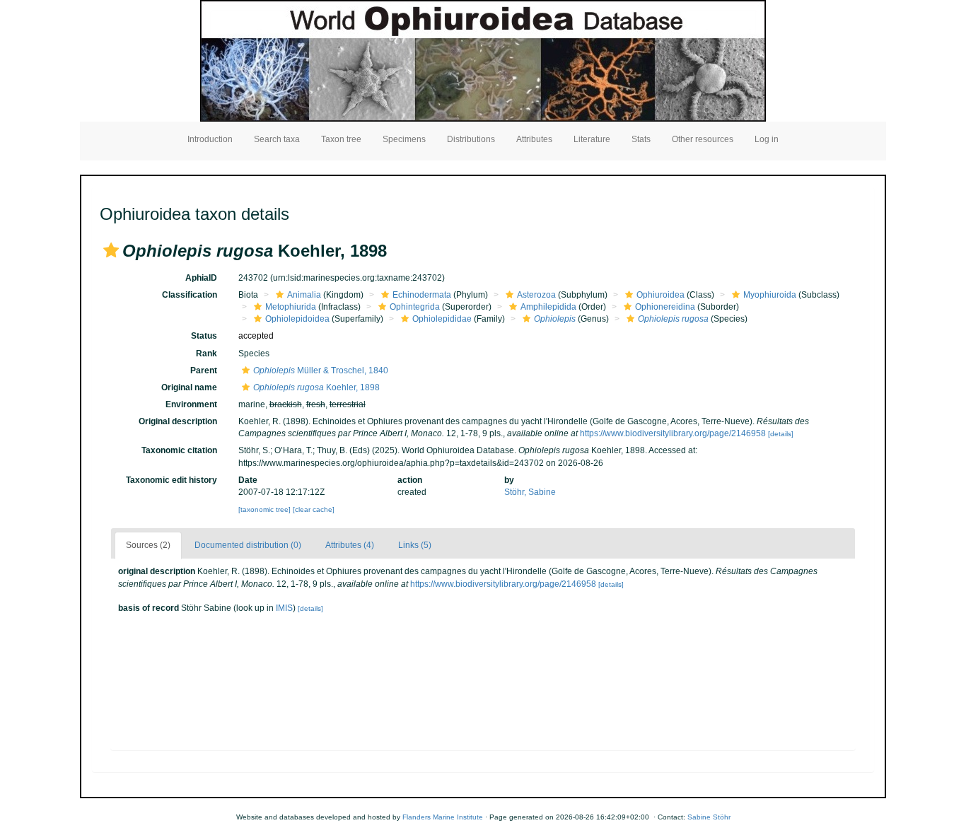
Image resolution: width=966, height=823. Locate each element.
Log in (767, 139)
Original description (178, 421)
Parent (203, 370)
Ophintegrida (415, 307)
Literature (592, 139)
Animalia (304, 295)
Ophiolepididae (442, 319)
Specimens (404, 139)
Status (204, 336)
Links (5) (414, 545)
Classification (189, 295)
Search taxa (277, 139)
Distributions (471, 139)
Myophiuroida (769, 295)
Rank (206, 353)
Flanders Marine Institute (442, 817)
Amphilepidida (548, 307)
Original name (189, 387)
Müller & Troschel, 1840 (320, 370)
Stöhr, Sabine (530, 492)
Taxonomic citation (179, 450)
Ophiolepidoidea (297, 319)
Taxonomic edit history (171, 480)
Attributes (534, 139)
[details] (780, 434)
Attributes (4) (349, 545)
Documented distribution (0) (247, 545)
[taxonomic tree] (265, 509)
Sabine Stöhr (709, 817)
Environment (191, 404)
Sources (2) (148, 545)
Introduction (210, 139)
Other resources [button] (702, 139)
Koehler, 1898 (316, 387)
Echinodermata (421, 295)
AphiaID (201, 278)
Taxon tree (341, 139)
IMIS (284, 608)
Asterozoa (536, 295)
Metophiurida (290, 307)
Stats (641, 139)
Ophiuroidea (660, 295)
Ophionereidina (665, 307)
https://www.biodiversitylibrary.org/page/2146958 (673, 433)
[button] (111, 250)
